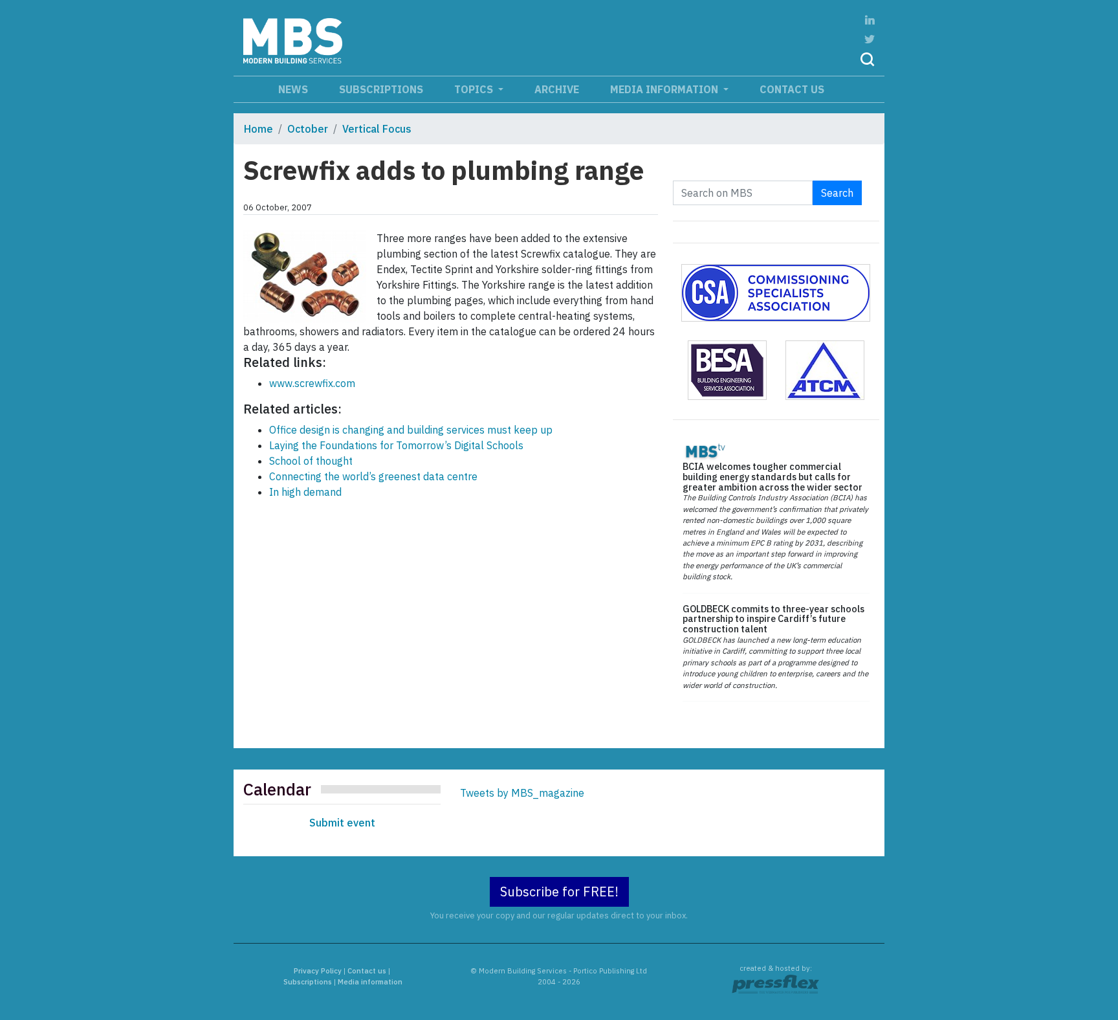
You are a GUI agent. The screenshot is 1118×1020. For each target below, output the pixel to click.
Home (258, 128)
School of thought (311, 460)
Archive (556, 89)
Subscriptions (381, 89)
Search (837, 192)
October (307, 128)
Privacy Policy (318, 970)
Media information (665, 89)
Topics (475, 89)
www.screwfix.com (312, 383)
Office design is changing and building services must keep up (411, 429)
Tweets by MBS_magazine (522, 792)
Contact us (792, 89)
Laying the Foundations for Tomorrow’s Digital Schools (396, 445)
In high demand (305, 491)
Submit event (342, 822)
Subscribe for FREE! (559, 891)
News (293, 89)
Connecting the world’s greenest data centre (373, 476)
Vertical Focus (376, 128)
